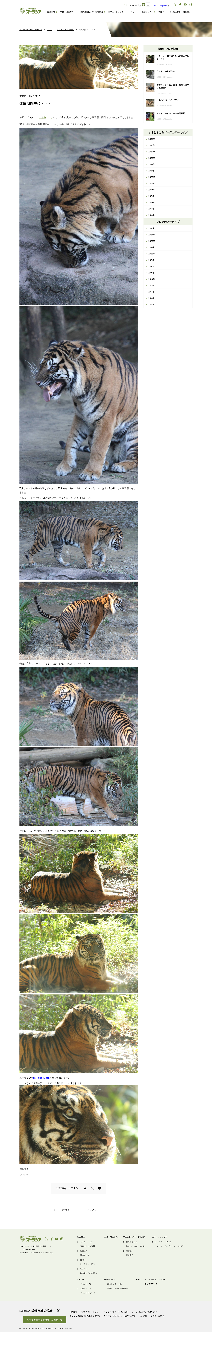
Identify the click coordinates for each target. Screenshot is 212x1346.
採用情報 (73, 1312)
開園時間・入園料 (87, 1246)
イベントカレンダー (88, 1293)
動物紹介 (129, 1250)
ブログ (161, 12)
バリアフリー (85, 1268)
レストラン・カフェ (163, 1241)
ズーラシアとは (86, 1241)
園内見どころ (131, 1241)
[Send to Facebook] (85, 1188)
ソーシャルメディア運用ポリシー (146, 1312)
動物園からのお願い (88, 1273)
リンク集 (143, 1315)
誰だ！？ (65, 1210)
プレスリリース (151, 1284)
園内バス (83, 1259)
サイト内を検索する (126, 4)
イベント (132, 12)
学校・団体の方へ (67, 12)
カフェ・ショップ (115, 12)
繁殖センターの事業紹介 (117, 1288)
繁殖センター (147, 12)
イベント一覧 (85, 1284)
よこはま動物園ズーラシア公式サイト (30, 11)
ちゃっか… (91, 1210)
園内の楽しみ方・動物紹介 (91, 12)
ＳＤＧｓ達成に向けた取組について (85, 1315)
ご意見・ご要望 (157, 1315)
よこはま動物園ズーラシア (30, 1239)
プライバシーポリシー (90, 1312)
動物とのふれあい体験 (135, 1246)
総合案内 (51, 12)
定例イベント (85, 1288)
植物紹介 (129, 1255)
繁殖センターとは (114, 1284)
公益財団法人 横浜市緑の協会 (36, 1310)
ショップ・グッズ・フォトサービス (170, 1246)
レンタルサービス (87, 1264)
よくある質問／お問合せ (179, 12)
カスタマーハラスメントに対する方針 (120, 1315)
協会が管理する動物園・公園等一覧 (44, 1319)
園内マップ (84, 1255)
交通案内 (83, 1250)
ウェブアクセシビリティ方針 (116, 1312)
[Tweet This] (92, 1188)
